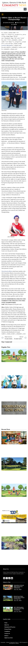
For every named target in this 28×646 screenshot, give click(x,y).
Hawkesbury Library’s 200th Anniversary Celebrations (19, 586)
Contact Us (7, 633)
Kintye (17, 643)
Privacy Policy (7, 629)
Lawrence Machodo (6, 45)
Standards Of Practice (9, 627)
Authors (6, 635)
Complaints (7, 631)
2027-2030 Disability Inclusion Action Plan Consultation (19, 609)
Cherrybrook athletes (6, 271)
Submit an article (8, 637)
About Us (6, 625)
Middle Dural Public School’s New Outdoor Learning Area (19, 597)
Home (5, 622)
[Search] (25, 9)
